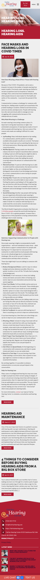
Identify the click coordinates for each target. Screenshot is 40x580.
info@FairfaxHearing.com (14, 525)
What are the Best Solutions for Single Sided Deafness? (23, 551)
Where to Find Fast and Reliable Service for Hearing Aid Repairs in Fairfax (22, 567)
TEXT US (30, 577)
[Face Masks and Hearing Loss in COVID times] (20, 68)
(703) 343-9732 (11, 521)
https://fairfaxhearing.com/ (14, 528)
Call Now (26, 4)
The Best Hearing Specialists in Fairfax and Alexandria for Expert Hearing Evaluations (23, 560)
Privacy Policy (6, 542)
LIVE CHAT (10, 577)
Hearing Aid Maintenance (13, 415)
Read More (7, 402)
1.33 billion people (7, 211)
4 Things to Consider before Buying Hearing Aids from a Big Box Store (20, 464)
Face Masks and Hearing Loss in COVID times (15, 48)
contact (18, 392)
